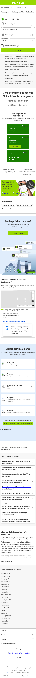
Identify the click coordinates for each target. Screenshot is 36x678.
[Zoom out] (33, 294)
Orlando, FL (4, 624)
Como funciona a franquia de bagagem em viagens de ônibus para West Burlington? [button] (16, 507)
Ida (6, 19)
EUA (25, 7)
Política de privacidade (24, 666)
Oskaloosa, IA (5, 589)
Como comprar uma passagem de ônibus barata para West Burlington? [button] (15, 499)
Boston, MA (4, 597)
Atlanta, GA (4, 602)
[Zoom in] (33, 292)
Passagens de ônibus (7, 7)
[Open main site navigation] (2, 2)
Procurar (18, 50)
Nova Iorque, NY (6, 595)
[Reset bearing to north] (33, 297)
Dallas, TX (4, 613)
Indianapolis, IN (5, 573)
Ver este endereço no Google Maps (14, 321)
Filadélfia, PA (5, 605)
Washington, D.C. (6, 600)
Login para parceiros (11, 666)
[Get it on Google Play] (14, 653)
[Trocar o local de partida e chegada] (32, 26)
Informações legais (26, 668)
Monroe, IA (4, 592)
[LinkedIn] (18, 661)
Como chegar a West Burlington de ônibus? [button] (16, 493)
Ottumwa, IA (5, 587)
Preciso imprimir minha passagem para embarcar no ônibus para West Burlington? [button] (16, 520)
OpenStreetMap (28, 305)
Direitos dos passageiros (13, 668)
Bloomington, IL (6, 581)
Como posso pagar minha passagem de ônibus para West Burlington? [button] (15, 481)
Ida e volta (15, 19)
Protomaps (20, 305)
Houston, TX (5, 608)
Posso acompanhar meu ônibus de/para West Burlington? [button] (15, 514)
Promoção (14, 670)
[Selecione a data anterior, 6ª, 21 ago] (30, 35)
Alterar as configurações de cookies (20, 672)
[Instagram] (17, 661)
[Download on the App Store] (25, 653)
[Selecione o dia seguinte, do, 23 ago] (33, 35)
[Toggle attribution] (33, 306)
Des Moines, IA (5, 576)
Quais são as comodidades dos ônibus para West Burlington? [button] (16, 488)
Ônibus (19, 7)
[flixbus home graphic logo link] (18, 2)
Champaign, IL (5, 579)
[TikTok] (19, 661)
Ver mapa (15, 146)
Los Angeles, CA (6, 616)
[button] (18, 24)
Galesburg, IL (5, 584)
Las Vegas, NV (5, 618)
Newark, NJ (4, 621)
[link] (18, 245)
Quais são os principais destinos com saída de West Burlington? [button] (16, 469)
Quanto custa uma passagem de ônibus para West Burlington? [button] (16, 462)
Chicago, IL (4, 610)
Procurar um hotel (10, 46)
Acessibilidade (22, 670)
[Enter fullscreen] (33, 300)
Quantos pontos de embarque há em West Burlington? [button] (16, 475)
